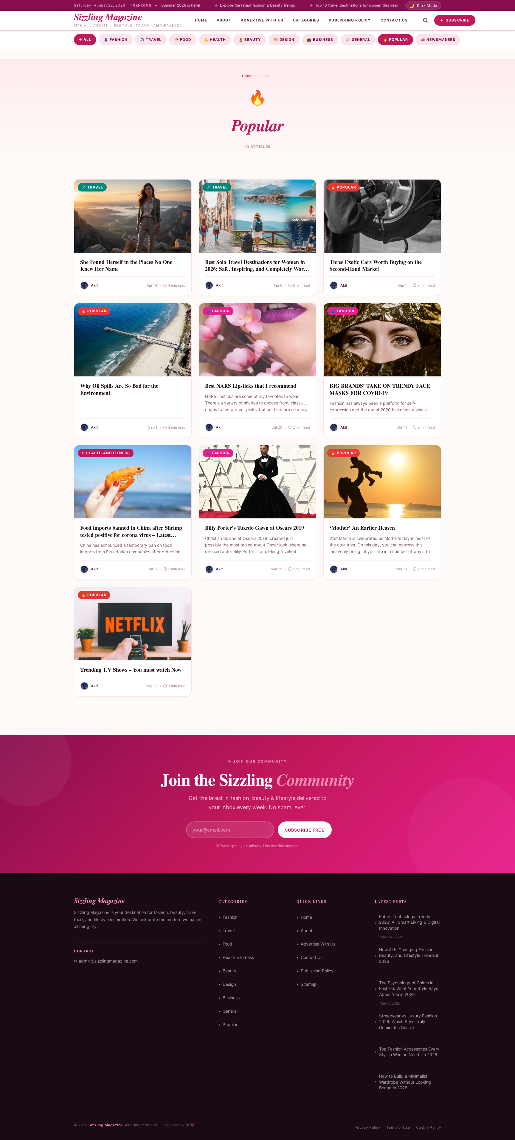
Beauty (249, 39)
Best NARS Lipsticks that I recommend (250, 386)
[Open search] (425, 20)
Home (201, 20)
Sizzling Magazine (105, 1125)
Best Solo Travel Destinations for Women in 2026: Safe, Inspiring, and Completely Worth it (256, 269)
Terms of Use (398, 1127)
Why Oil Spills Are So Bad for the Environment (119, 389)
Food (182, 39)
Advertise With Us (318, 943)
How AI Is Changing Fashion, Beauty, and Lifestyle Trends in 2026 (409, 955)
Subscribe (454, 20)
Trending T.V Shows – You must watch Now (131, 670)
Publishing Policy (350, 20)
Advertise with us (262, 20)
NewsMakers (438, 39)
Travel (151, 39)
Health (215, 39)
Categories (306, 20)
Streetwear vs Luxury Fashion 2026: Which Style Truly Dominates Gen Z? (408, 1021)
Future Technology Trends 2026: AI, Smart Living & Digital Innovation (409, 922)
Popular (395, 39)
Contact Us (394, 20)
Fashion (116, 39)
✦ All (85, 39)
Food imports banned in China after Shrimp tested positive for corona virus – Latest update (131, 535)
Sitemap (309, 984)
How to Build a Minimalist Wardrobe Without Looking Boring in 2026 (405, 1081)
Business (320, 39)
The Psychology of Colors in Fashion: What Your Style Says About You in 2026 (408, 988)
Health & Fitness (238, 957)
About (224, 20)
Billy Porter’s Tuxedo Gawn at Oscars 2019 (254, 528)
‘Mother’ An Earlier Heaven (362, 528)
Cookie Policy (428, 1127)
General (358, 39)
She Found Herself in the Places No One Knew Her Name (126, 265)
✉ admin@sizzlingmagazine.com (106, 960)
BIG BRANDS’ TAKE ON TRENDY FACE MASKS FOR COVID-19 (380, 389)
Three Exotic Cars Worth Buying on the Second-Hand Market (376, 265)
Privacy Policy (367, 1127)
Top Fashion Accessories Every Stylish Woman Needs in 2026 (409, 1051)
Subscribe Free (305, 829)
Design (284, 39)
